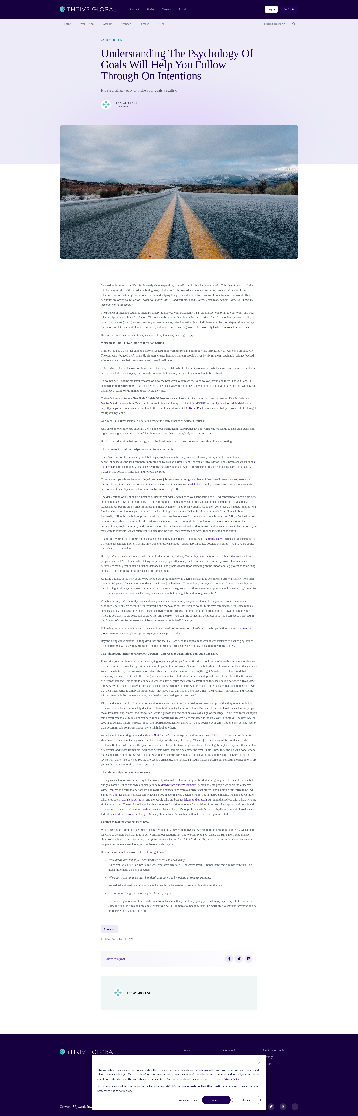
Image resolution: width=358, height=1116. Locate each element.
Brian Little (228, 556)
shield (192, 484)
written (219, 690)
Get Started (289, 9)
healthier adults (157, 489)
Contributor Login (274, 1050)
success (232, 479)
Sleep (161, 23)
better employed (140, 479)
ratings (187, 479)
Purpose (144, 23)
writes (146, 809)
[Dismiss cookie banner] (259, 1062)
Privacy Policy (231, 1079)
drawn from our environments (178, 785)
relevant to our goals (133, 799)
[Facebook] (229, 959)
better (159, 479)
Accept (216, 1099)
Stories (150, 9)
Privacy (267, 1063)
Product (134, 9)
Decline (246, 1099)
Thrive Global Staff (125, 102)
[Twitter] (239, 959)
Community (230, 1050)
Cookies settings (186, 1099)
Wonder (126, 23)
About (182, 9)
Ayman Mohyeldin (226, 403)
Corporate (111, 39)
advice (118, 794)
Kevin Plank (196, 408)
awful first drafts (217, 735)
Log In (271, 9)
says (103, 722)
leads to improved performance (231, 327)
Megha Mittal (109, 403)
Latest (67, 23)
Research (113, 789)
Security (268, 1057)
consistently (205, 327)
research (224, 521)
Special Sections (272, 23)
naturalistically (213, 538)
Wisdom (107, 23)
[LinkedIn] (248, 959)
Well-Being (87, 23)
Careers (166, 9)
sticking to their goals (194, 799)
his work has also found (124, 814)
